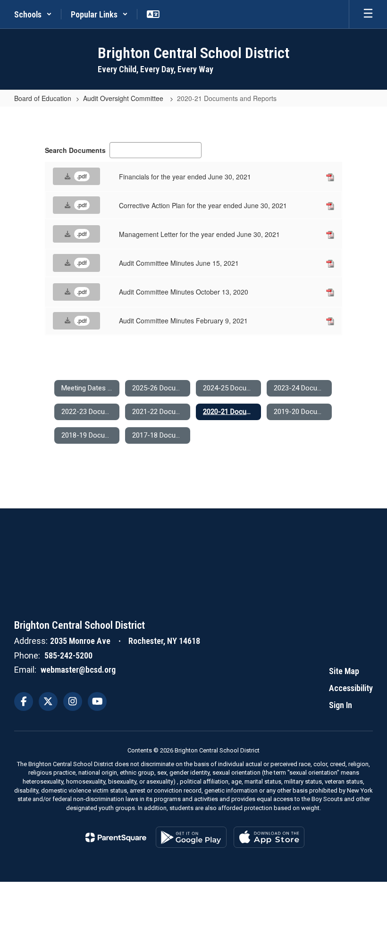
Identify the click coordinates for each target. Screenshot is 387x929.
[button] (33, 14)
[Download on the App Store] (269, 837)
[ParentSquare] (116, 837)
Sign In (340, 705)
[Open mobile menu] (368, 14)
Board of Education (42, 98)
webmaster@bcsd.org (78, 670)
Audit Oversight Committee (124, 98)
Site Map (344, 671)
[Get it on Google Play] (191, 837)
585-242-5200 (68, 655)
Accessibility (351, 688)
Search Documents (75, 150)
